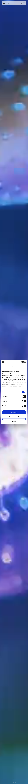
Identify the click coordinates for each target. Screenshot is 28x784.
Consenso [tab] (4, 366)
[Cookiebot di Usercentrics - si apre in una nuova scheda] (20, 362)
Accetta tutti (14, 412)
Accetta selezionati (14, 416)
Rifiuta (14, 421)
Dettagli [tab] (11, 366)
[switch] (23, 396)
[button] (24, 3)
